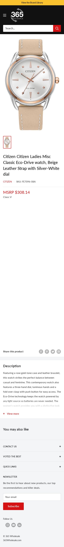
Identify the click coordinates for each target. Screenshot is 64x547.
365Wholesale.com (12, 540)
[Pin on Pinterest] (47, 351)
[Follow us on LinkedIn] (19, 525)
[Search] (57, 28)
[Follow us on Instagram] (7, 525)
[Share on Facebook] (41, 351)
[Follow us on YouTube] (13, 525)
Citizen (7, 181)
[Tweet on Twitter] (53, 351)
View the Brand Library (32, 2)
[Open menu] (4, 15)
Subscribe (13, 506)
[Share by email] (59, 351)
